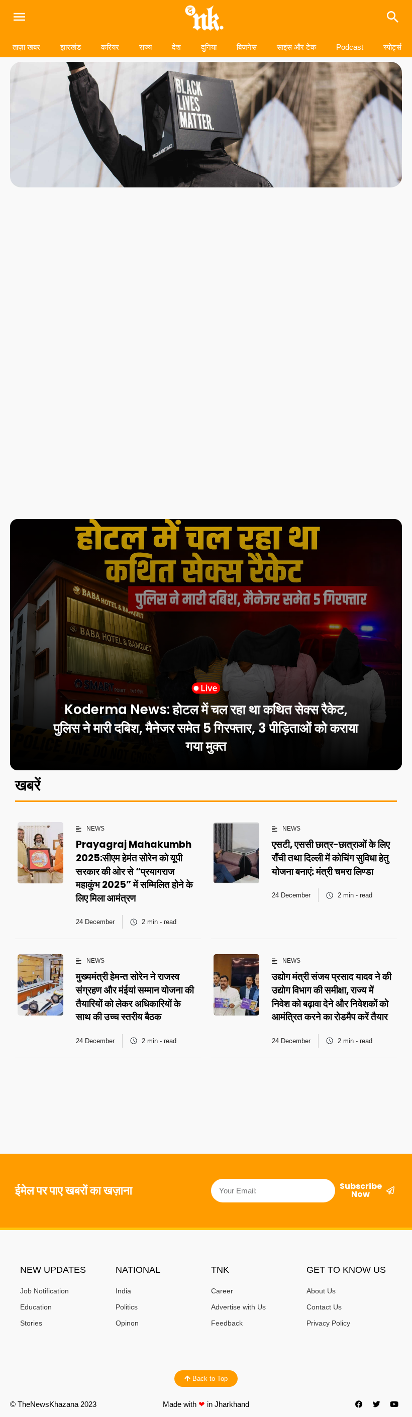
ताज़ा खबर (26, 47)
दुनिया (209, 47)
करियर (110, 47)
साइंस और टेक (296, 47)
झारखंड (70, 47)
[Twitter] (376, 1404)
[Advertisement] (206, 273)
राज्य (145, 47)
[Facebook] (359, 1404)
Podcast (349, 47)
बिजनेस (247, 47)
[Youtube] (394, 1404)
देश (176, 47)
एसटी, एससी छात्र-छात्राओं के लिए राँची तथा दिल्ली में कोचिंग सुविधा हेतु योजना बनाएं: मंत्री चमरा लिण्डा (331, 858)
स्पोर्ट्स (392, 47)
